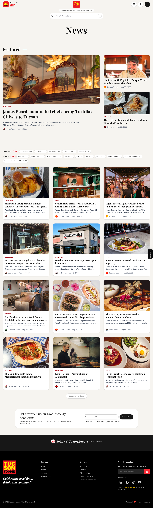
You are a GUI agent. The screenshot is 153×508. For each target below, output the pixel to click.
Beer (79, 156)
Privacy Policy (85, 473)
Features (69, 151)
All (16, 151)
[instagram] (121, 482)
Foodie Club (46, 476)
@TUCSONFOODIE (129, 487)
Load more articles (76, 396)
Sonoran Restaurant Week (15, 161)
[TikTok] (133, 482)
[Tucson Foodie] (76, 4)
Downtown (37, 156)
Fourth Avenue (54, 156)
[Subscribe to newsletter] (147, 471)
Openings (26, 151)
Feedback (150, 254)
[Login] (140, 4)
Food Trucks (114, 156)
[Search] (100, 16)
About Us (83, 466)
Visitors (22, 156)
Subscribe (126, 417)
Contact (83, 470)
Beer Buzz (84, 151)
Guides (44, 473)
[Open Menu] (147, 4)
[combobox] (75, 16)
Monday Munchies (133, 156)
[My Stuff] (134, 4)
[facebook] (127, 482)
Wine (89, 156)
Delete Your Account (88, 480)
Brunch (100, 156)
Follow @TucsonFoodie (72, 441)
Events (40, 151)
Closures (54, 151)
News (43, 466)
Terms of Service (86, 476)
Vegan (68, 156)
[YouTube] (139, 482)
